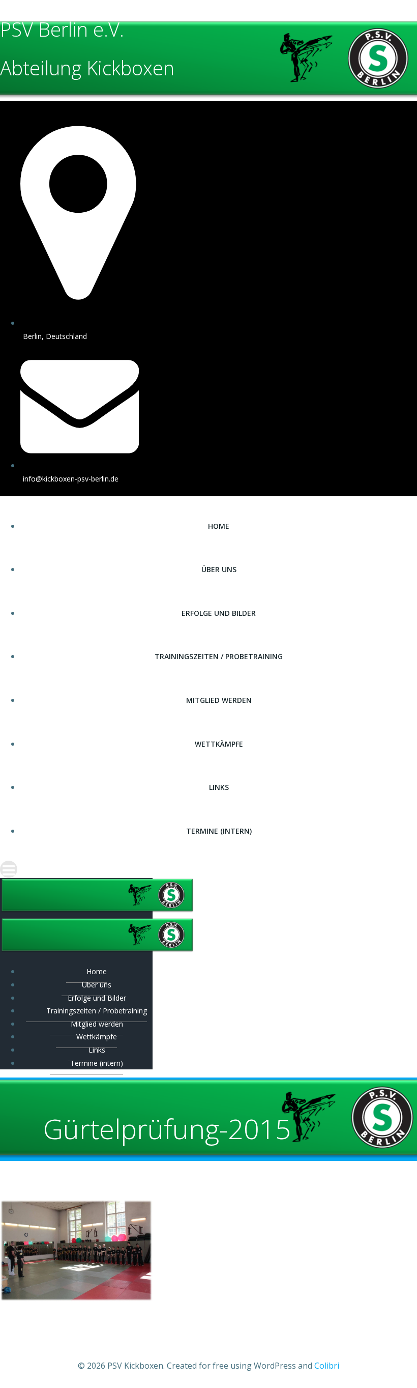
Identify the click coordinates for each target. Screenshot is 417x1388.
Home (218, 526)
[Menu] (208, 869)
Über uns (218, 569)
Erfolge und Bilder (219, 613)
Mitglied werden (219, 700)
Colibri (326, 1365)
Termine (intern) (219, 831)
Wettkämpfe (219, 744)
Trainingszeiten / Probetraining (219, 656)
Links (219, 787)
